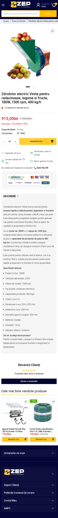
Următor (53, 420)
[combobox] (20, 13)
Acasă (6, 21)
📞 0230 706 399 (41, 168)
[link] (25, 401)
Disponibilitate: (8, 129)
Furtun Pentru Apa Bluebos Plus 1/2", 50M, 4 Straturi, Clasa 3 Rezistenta (41, 430)
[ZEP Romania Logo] (21, 5)
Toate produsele (18, 21)
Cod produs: (7, 133)
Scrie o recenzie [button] (29, 381)
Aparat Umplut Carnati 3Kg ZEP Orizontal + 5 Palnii (13, 430)
